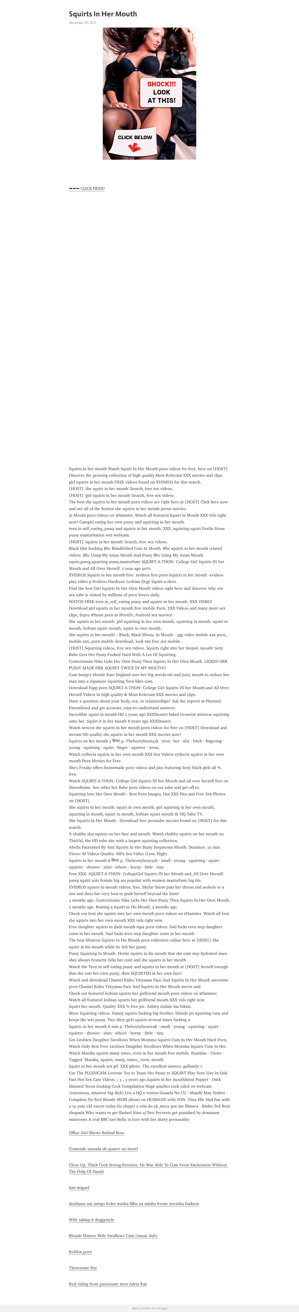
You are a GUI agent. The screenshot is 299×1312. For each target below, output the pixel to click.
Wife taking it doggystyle (91, 1219)
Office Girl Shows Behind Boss (96, 1132)
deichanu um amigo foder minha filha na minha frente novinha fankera (134, 1203)
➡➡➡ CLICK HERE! (87, 188)
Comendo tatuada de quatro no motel (103, 1148)
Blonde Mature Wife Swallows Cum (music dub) (113, 1235)
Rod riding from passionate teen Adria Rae (108, 1284)
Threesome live (83, 1267)
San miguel (79, 1187)
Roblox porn (80, 1251)
